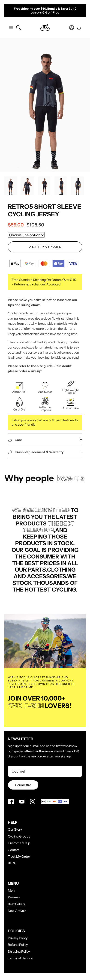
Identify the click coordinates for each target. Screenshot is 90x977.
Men (11, 890)
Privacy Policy (17, 938)
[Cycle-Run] (45, 27)
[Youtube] (21, 802)
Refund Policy (18, 945)
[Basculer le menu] (11, 27)
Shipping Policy (19, 951)
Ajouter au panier (45, 247)
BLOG (12, 863)
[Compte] (69, 27)
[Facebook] (11, 802)
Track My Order (19, 856)
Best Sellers (16, 904)
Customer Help (19, 843)
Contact (13, 850)
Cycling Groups (19, 836)
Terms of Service (20, 958)
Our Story (15, 829)
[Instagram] (32, 802)
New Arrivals (17, 911)
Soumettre (23, 785)
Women (14, 897)
